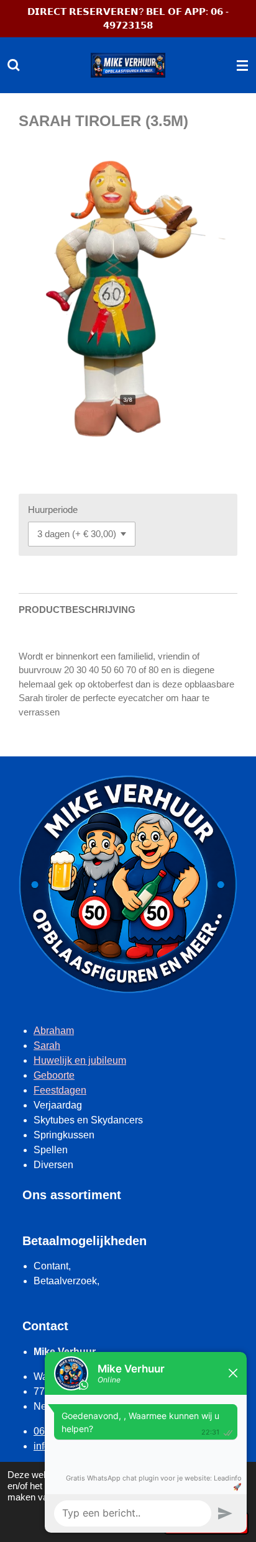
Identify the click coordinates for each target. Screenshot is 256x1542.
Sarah (47, 1045)
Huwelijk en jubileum (80, 1060)
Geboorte (54, 1075)
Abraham (54, 1030)
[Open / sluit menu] (242, 65)
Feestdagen (60, 1090)
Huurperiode (53, 509)
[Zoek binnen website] (13, 65)
